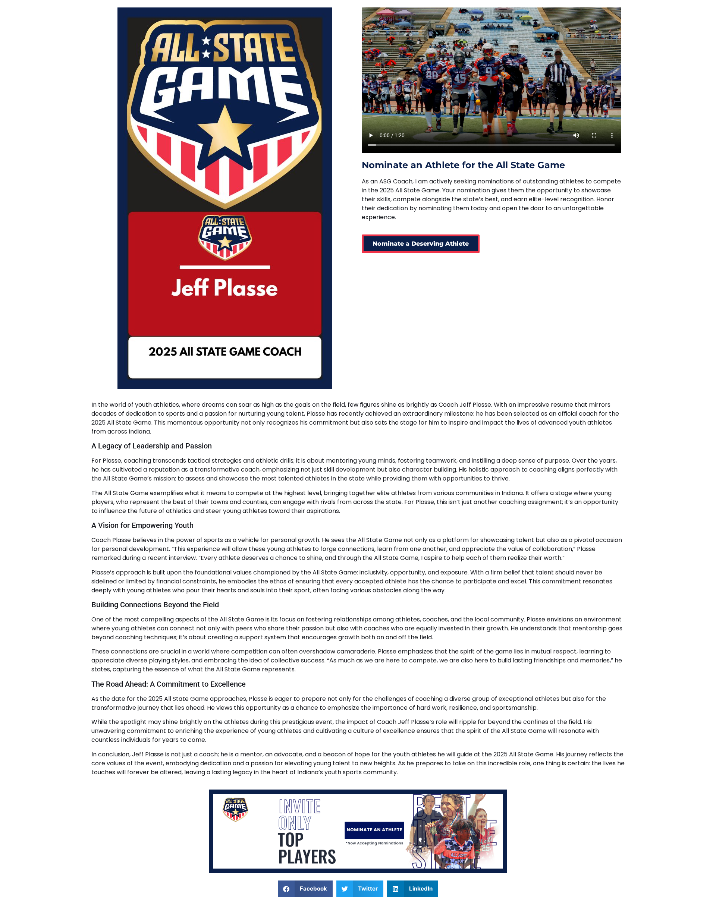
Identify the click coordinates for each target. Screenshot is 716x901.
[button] (305, 888)
